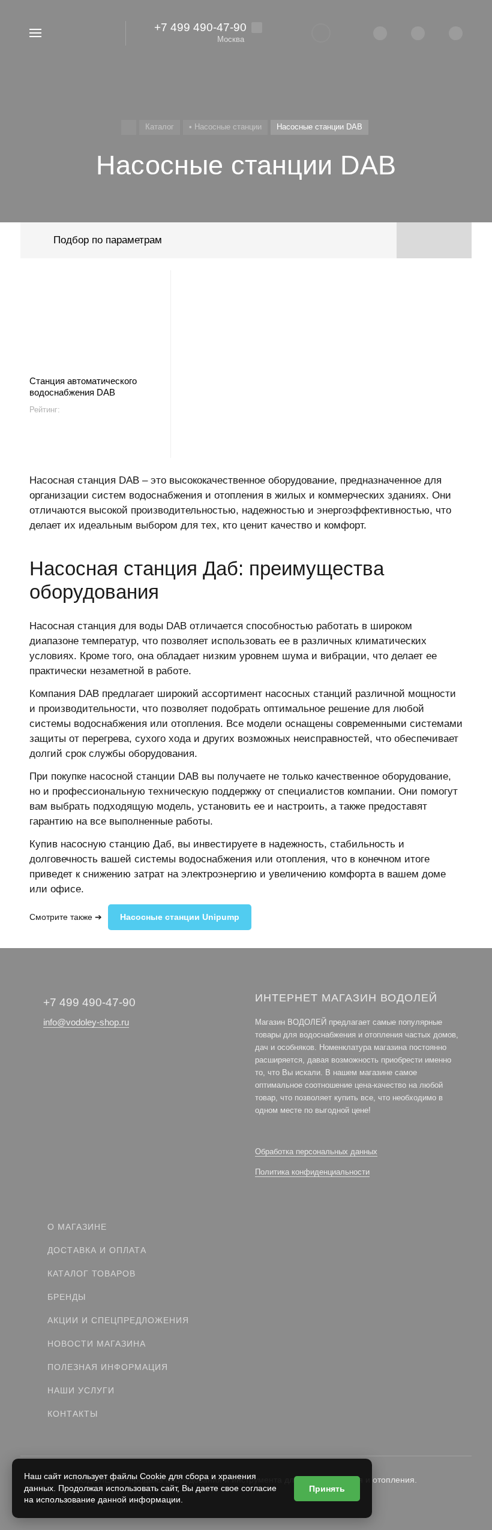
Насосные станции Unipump (179, 917)
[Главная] (128, 127)
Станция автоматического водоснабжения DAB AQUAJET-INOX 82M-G (83, 387)
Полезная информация (107, 1367)
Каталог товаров (91, 1273)
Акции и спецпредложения (118, 1320)
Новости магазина (96, 1343)
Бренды (66, 1297)
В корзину (95, 444)
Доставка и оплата (96, 1250)
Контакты (72, 1414)
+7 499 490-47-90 (200, 27)
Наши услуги (81, 1390)
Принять (327, 1488)
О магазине (77, 1227)
